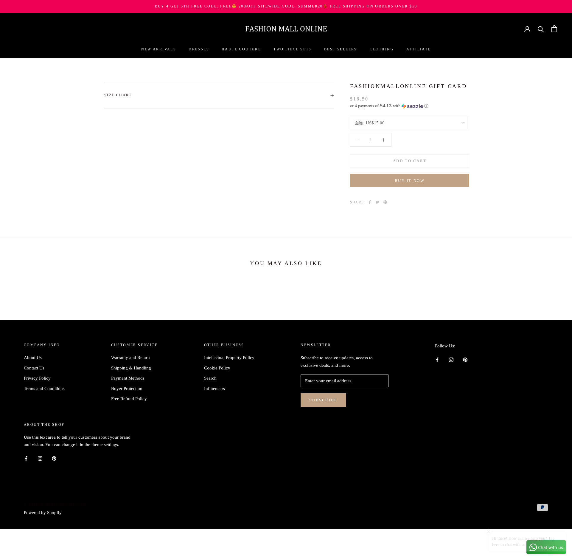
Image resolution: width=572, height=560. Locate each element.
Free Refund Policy (129, 398)
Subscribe (323, 400)
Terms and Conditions (44, 388)
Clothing (382, 49)
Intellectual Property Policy (229, 357)
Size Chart (118, 95)
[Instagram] (451, 359)
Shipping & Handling (131, 368)
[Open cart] (554, 28)
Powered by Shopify (43, 512)
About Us (33, 357)
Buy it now (410, 180)
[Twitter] (377, 202)
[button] (409, 106)
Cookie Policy (217, 368)
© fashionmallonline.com (55, 504)
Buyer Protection (126, 388)
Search (210, 378)
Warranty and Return (130, 357)
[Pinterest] (385, 202)
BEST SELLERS (340, 49)
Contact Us (34, 368)
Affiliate (418, 49)
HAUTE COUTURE (241, 49)
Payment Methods (127, 378)
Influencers (214, 388)
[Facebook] (370, 202)
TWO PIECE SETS (292, 49)
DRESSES (199, 49)
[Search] (541, 29)
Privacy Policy (37, 378)
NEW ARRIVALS (158, 49)
